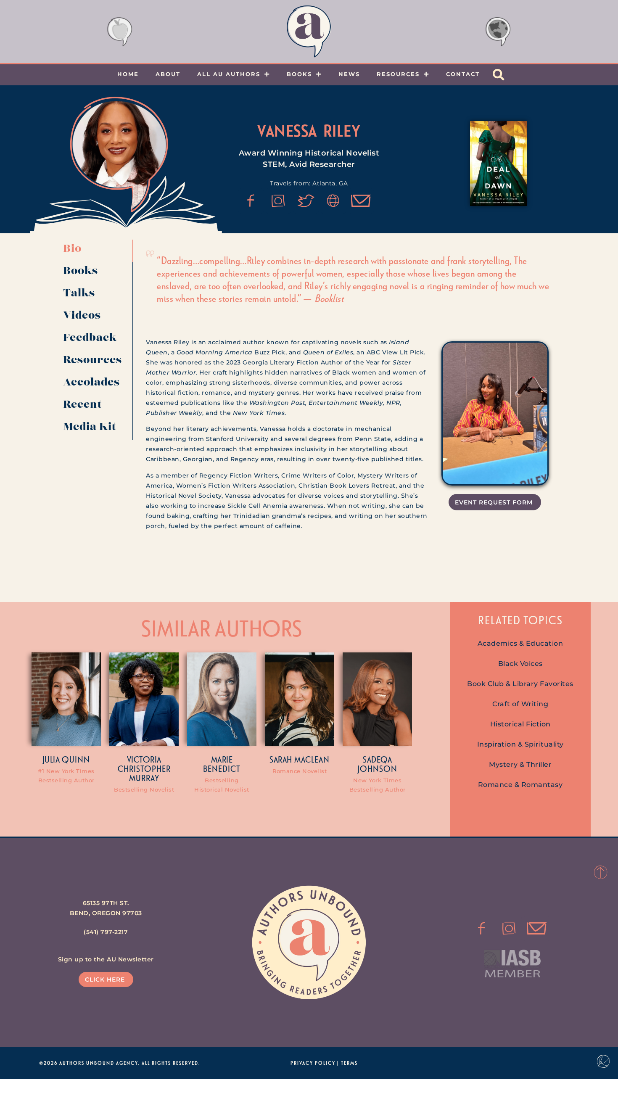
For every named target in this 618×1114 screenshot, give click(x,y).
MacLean (312, 759)
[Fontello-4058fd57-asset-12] (306, 201)
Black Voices (520, 664)
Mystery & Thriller (520, 764)
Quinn (76, 759)
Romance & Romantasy (520, 785)
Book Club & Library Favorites (520, 684)
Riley (342, 130)
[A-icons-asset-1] (333, 201)
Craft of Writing (520, 704)
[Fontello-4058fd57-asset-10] (536, 928)
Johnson (377, 768)
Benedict (221, 768)
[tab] (95, 251)
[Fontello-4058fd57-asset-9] (278, 201)
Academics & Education (520, 643)
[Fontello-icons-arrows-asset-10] (361, 201)
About (168, 74)
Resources (398, 74)
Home (128, 74)
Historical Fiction (520, 724)
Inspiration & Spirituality (520, 744)
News (349, 74)
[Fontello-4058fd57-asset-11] (251, 201)
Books (299, 74)
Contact (463, 74)
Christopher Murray (144, 773)
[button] (498, 74)
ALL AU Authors (228, 74)
